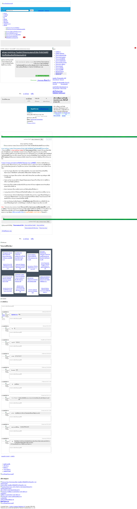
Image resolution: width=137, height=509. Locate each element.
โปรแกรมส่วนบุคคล (61, 57)
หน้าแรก (5, 13)
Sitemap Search (59, 73)
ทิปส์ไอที (5, 19)
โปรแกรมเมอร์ (59, 66)
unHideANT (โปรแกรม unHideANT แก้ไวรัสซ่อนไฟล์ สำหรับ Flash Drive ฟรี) (20, 266)
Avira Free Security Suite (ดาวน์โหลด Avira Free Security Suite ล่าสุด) (7, 290)
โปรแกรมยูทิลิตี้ (12, 48)
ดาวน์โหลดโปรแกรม (43, 109)
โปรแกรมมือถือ (59, 67)
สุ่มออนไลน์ (14, 36)
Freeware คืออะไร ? (44, 80)
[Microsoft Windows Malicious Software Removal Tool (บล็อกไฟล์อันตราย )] (45, 279)
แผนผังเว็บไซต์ (7, 471)
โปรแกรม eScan (43, 228)
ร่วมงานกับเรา (7, 469)
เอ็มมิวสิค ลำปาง (14, 314)
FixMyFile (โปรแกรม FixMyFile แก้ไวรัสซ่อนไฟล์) (32, 291)
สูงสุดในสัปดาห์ (56, 87)
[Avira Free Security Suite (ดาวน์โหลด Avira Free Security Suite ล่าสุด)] (7, 279)
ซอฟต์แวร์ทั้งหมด (60, 53)
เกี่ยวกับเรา (6, 465)
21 (11, 456)
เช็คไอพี (63, 115)
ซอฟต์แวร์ (17, 27)
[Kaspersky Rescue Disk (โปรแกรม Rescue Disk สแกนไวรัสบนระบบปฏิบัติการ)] (7, 256)
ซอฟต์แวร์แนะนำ (65, 83)
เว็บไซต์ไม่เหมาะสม (7, 231)
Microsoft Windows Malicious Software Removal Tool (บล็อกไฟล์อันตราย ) (45, 290)
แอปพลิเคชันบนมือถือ (20, 29)
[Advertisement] (33, 72)
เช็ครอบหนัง (5, 22)
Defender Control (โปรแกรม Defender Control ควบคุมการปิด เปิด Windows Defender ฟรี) (20, 288)
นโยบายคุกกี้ (29, 505)
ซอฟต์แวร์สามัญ (57, 83)
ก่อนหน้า (3, 456)
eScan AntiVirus (40, 225)
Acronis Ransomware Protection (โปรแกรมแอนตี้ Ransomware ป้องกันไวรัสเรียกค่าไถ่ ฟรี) (45, 265)
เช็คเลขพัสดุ (18, 34)
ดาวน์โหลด (5, 14)
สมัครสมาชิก (41, 10)
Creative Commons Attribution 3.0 (17, 506)
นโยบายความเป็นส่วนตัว (19, 505)
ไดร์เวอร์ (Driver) (60, 71)
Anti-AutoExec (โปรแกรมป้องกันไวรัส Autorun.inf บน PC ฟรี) (33, 268)
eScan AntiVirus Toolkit (30, 225)
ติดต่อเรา (5, 467)
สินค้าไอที (5, 20)
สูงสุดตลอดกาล (64, 87)
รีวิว (4, 17)
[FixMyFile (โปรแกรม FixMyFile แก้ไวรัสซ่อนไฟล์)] (32, 280)
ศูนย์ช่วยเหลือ (6, 464)
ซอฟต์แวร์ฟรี (63, 79)
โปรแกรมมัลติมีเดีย (60, 59)
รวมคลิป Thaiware (7, 23)
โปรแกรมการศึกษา (60, 64)
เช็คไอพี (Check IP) (14, 33)
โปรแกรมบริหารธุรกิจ (61, 62)
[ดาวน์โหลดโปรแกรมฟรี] (7, 3)
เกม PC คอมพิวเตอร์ (61, 60)
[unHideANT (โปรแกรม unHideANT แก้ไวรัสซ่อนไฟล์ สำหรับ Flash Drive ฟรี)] (20, 256)
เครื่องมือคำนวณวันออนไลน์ (12, 37)
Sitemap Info (58, 74)
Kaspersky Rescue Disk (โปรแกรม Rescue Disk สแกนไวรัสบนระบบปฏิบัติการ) (8, 266)
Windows (33, 123)
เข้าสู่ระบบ (46, 10)
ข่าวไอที (5, 16)
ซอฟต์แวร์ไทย (56, 79)
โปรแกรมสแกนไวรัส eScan (31, 228)
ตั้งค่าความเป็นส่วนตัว (6, 505)
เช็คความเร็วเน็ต (56, 115)
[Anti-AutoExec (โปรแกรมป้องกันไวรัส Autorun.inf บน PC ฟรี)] (32, 257)
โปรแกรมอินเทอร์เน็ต (61, 55)
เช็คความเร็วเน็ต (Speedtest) (15, 31)
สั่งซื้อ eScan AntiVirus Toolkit (42, 76)
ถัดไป (13, 456)
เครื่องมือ (5, 25)
